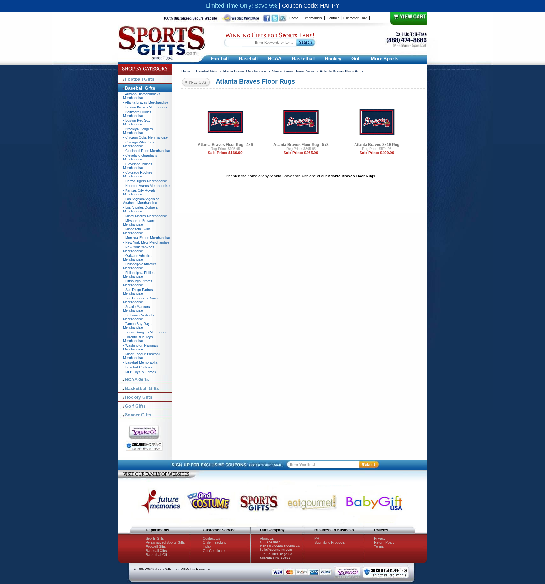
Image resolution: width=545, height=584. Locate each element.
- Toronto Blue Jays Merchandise (138, 339)
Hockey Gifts (139, 397)
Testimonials (312, 18)
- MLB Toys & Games (139, 372)
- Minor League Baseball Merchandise (141, 356)
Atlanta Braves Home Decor (292, 71)
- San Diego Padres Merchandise (138, 291)
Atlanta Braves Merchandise (244, 71)
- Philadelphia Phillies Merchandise (139, 274)
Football (220, 58)
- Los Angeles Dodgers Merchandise (140, 209)
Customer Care (355, 18)
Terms (379, 546)
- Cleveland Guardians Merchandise (140, 157)
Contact (333, 18)
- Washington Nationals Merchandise (140, 347)
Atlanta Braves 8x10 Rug (376, 144)
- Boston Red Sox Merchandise (136, 122)
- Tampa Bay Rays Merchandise (137, 325)
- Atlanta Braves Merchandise (145, 102)
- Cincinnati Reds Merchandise (146, 151)
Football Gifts (140, 79)
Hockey (333, 58)
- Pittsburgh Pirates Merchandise (137, 283)
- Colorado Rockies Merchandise (138, 174)
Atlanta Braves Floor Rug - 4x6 (225, 144)
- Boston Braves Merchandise (146, 107)
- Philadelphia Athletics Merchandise (140, 266)
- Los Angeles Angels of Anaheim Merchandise (141, 201)
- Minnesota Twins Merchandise (137, 231)
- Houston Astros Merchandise (146, 186)
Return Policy (384, 542)
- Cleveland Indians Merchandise (137, 166)
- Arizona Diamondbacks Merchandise (142, 96)
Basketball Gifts (142, 388)
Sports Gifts (155, 538)
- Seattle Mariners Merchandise (136, 308)
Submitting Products (329, 542)
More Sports (384, 58)
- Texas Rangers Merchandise (146, 332)
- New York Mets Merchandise (146, 242)
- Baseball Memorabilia (140, 362)
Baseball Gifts (206, 71)
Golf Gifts (135, 405)
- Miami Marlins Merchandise (145, 216)
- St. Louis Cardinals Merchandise (138, 317)
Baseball (248, 58)
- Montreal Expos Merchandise (146, 238)
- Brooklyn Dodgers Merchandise (138, 131)
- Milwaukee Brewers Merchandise (139, 222)
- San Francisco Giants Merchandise (141, 300)
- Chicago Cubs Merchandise (145, 137)
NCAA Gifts (137, 379)
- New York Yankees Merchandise (138, 249)
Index (207, 546)
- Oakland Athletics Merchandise (137, 257)
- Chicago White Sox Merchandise (138, 144)
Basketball (303, 58)
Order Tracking (214, 542)
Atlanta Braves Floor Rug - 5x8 (301, 144)
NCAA (275, 58)
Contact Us (211, 538)
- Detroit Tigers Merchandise (145, 181)
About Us (267, 538)
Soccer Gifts (138, 414)
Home (293, 18)
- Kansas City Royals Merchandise (139, 192)
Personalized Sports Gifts (165, 542)
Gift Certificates (214, 550)
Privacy (380, 538)
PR (316, 538)
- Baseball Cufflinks (137, 367)
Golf (356, 58)
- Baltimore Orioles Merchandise (137, 114)
